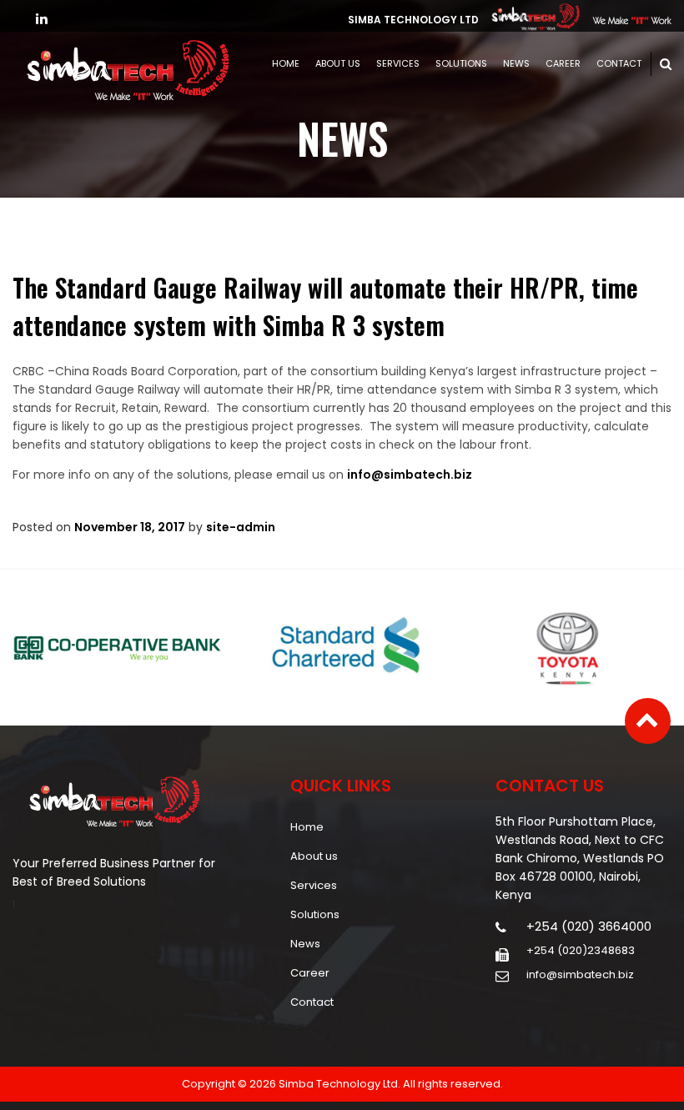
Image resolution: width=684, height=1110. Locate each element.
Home (285, 63)
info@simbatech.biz (409, 474)
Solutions (461, 63)
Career (563, 63)
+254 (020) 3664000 (588, 926)
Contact (618, 63)
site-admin (240, 527)
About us (337, 63)
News (516, 63)
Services (398, 63)
